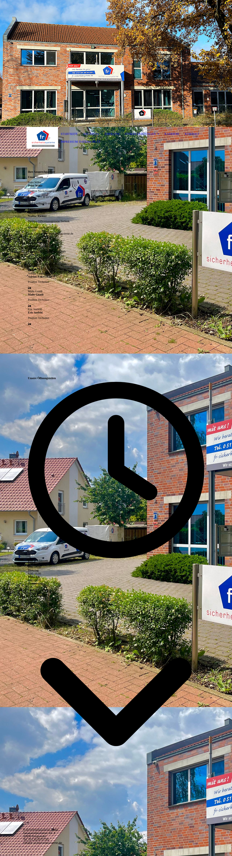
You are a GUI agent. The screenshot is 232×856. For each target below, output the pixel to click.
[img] (116, 63)
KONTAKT (192, 133)
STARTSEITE (69, 133)
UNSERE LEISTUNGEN (140, 133)
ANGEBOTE (91, 133)
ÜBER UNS (112, 133)
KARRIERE (172, 133)
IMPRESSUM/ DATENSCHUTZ (80, 141)
